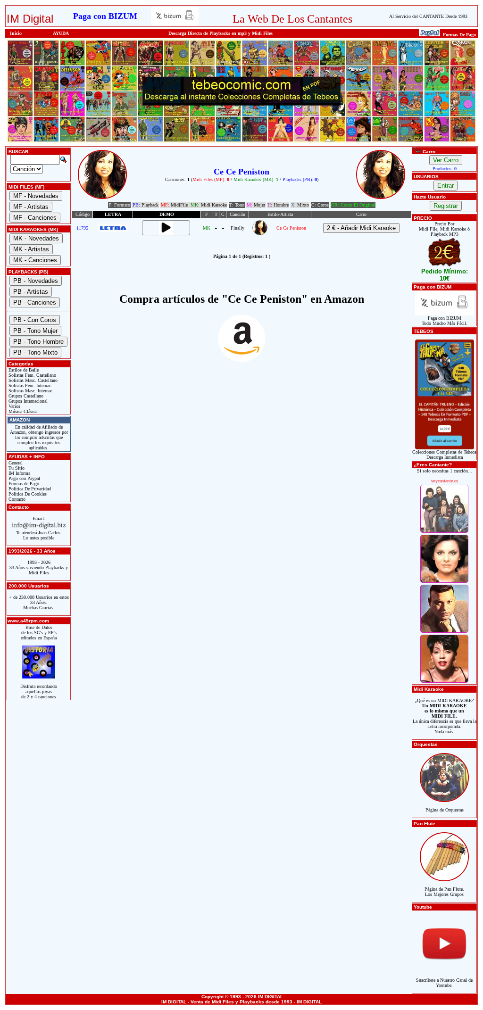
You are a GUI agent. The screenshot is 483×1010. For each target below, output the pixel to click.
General (15, 462)
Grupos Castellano (25, 395)
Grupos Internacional (27, 401)
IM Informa (18, 473)
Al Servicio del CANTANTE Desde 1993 (428, 16)
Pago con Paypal (23, 478)
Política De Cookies (27, 494)
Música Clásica (22, 411)
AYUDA (61, 33)
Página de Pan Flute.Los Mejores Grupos (444, 891)
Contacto (16, 499)
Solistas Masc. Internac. (30, 390)
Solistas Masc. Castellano (32, 380)
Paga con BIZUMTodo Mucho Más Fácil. (444, 320)
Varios (13, 406)
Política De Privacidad (29, 488)
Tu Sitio (16, 468)
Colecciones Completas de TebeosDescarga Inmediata (444, 454)
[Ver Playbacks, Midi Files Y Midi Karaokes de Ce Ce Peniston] (259, 233)
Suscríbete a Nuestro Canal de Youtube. (444, 982)
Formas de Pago (23, 483)
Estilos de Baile (23, 370)
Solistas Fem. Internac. (29, 385)
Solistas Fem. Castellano (31, 375)
